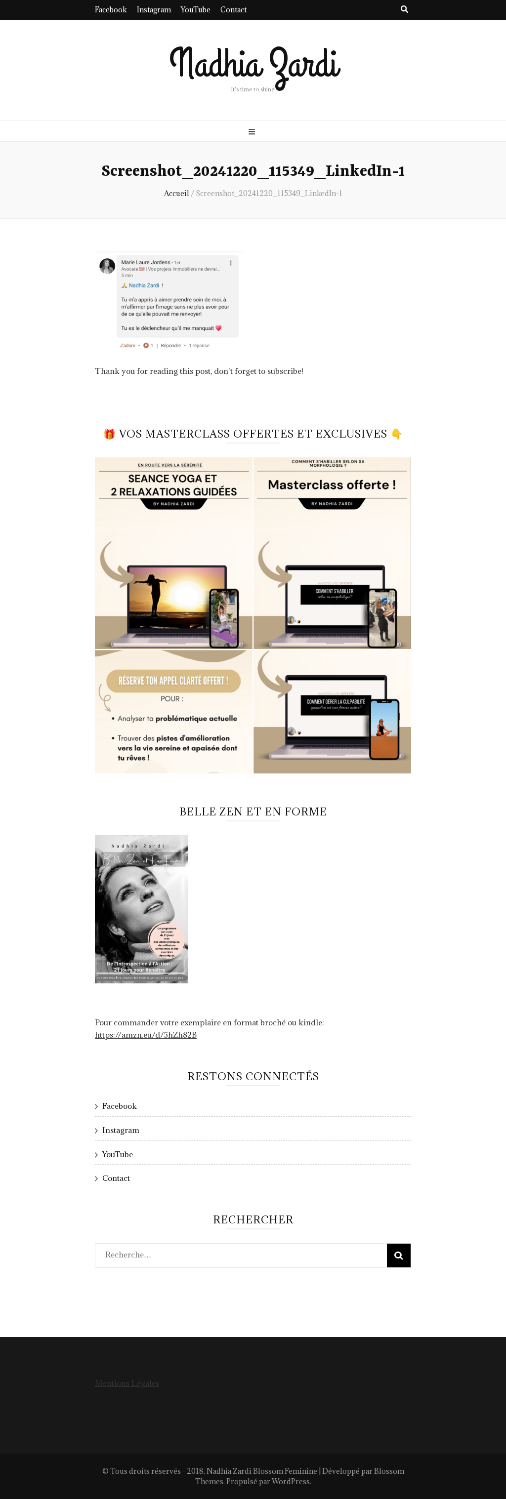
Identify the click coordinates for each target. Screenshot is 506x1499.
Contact (233, 9)
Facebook (111, 9)
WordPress (291, 1481)
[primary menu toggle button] (253, 131)
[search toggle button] (404, 9)
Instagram (154, 9)
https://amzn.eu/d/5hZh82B (146, 1035)
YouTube (196, 9)
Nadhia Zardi (253, 64)
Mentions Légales (127, 1383)
